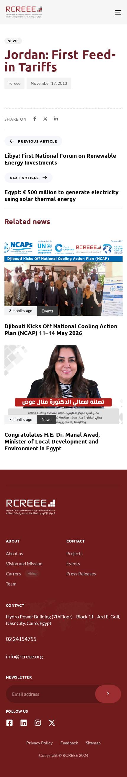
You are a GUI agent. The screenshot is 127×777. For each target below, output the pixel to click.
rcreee (14, 83)
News (13, 41)
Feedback (69, 742)
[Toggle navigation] (102, 12)
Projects (74, 553)
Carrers (21, 573)
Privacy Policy (39, 742)
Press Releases (81, 573)
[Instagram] (37, 722)
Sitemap (93, 742)
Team (11, 583)
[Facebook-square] (9, 722)
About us (14, 553)
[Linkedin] (23, 722)
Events (73, 563)
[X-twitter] (52, 722)
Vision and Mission (24, 563)
